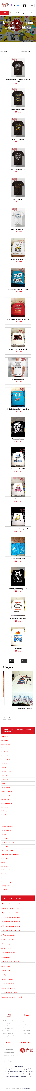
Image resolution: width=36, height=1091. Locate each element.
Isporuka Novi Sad (9, 1055)
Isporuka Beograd (9, 1052)
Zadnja (24, 661)
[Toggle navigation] (32, 5)
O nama (27, 1025)
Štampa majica (27, 1027)
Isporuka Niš (9, 1058)
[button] (9, 52)
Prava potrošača (27, 1022)
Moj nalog (27, 1033)
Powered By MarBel (25, 1088)
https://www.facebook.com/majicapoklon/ (19, 1069)
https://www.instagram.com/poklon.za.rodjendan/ (19, 1071)
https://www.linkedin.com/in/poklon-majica (19, 1074)
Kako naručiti (27, 1030)
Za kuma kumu (22, 31)
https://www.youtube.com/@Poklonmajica (19, 1076)
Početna (10, 31)
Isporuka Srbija (9, 1049)
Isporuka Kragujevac (9, 1061)
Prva (11, 661)
